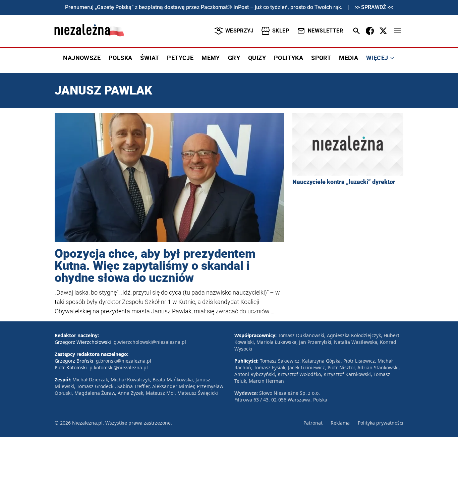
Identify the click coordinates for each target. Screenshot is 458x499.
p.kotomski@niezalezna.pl (119, 367)
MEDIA (348, 57)
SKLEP (280, 30)
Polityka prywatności (380, 423)
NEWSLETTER (325, 30)
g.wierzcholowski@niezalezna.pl (150, 342)
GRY (234, 57)
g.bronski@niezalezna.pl (123, 361)
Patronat (313, 423)
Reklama (340, 423)
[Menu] (397, 31)
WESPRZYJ (239, 30)
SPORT (321, 57)
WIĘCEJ (377, 57)
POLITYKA (288, 57)
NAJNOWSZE (82, 57)
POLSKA (120, 57)
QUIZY (257, 57)
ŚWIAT (149, 57)
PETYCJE (180, 57)
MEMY (211, 57)
